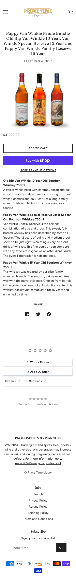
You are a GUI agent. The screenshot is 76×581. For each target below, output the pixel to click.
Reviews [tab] (10, 381)
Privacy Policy (38, 500)
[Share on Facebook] (27, 314)
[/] (38, 12)
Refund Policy (38, 506)
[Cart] (69, 12)
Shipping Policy (38, 513)
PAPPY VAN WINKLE (38, 61)
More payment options (38, 170)
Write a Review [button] (39, 362)
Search (38, 494)
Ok (61, 547)
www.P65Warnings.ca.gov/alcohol (38, 463)
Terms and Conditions (38, 519)
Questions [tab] (35, 381)
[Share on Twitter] (38, 314)
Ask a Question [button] (39, 371)
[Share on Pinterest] (49, 314)
